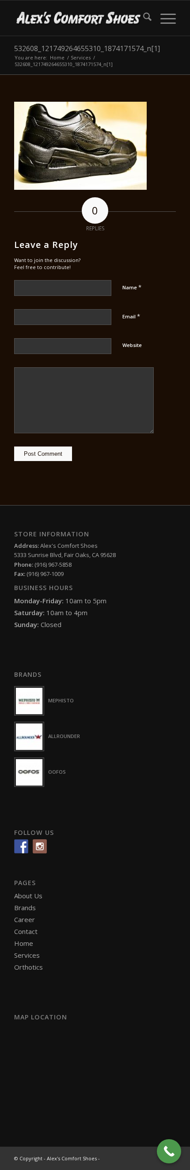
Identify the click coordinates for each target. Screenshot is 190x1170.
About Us (28, 895)
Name (131, 287)
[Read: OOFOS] (29, 772)
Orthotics (28, 967)
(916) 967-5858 (53, 564)
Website (132, 345)
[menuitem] (143, 18)
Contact (26, 931)
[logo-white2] (78, 18)
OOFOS (57, 771)
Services (27, 955)
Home (23, 943)
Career (24, 919)
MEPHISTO (61, 700)
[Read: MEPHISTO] (29, 701)
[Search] (143, 18)
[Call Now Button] (169, 1151)
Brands (25, 907)
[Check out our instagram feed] (40, 846)
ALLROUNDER (64, 736)
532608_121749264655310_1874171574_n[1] (87, 48)
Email (131, 316)
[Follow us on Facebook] (21, 846)
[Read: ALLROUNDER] (29, 736)
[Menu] (164, 18)
